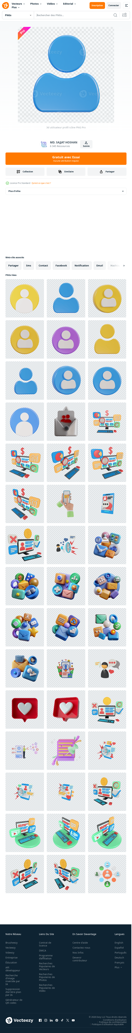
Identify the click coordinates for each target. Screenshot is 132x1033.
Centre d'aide (78, 942)
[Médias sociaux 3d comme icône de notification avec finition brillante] (25, 709)
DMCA (41, 950)
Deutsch (117, 957)
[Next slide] (118, 265)
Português (118, 952)
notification (82, 265)
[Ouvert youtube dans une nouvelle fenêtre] (73, 1020)
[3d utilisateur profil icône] (25, 298)
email (99, 265)
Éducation (11, 962)
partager (13, 265)
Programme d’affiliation (45, 957)
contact (43, 265)
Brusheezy (12, 942)
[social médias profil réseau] (107, 874)
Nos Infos (76, 952)
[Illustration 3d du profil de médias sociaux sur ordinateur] (25, 545)
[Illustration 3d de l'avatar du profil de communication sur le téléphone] (107, 504)
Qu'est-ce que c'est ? (41, 183)
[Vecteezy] (5, 5)
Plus (14, 7)
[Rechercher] (115, 15)
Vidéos (51, 3)
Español (116, 947)
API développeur (13, 969)
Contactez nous (79, 947)
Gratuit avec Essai (66, 158)
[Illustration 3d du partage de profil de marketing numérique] (66, 545)
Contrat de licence (44, 944)
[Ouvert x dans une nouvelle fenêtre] (67, 1020)
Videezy (10, 952)
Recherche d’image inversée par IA (13, 980)
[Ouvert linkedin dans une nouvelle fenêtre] (51, 1020)
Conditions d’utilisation (112, 1019)
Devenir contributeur (78, 959)
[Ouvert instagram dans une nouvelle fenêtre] (45, 1020)
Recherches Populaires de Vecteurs (46, 966)
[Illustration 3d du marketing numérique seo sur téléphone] (107, 750)
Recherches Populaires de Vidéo (46, 987)
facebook (61, 265)
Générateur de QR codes (13, 1001)
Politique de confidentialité (110, 1021)
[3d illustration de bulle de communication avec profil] (107, 668)
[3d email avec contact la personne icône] (66, 421)
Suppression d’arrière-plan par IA (13, 992)
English (116, 942)
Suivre (86, 146)
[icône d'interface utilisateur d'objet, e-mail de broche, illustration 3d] (66, 750)
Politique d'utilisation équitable (105, 1024)
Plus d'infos (14, 191)
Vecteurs (17, 3)
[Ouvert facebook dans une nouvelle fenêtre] (40, 1020)
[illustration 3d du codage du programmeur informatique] (25, 833)
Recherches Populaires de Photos (46, 977)
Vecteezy (10, 947)
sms (28, 265)
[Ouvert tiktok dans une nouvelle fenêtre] (62, 1020)
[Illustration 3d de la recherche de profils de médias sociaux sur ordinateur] (107, 421)
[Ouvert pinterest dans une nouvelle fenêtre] (56, 1020)
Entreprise (12, 957)
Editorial (68, 3)
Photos (34, 3)
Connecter (113, 5)
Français (117, 962)
